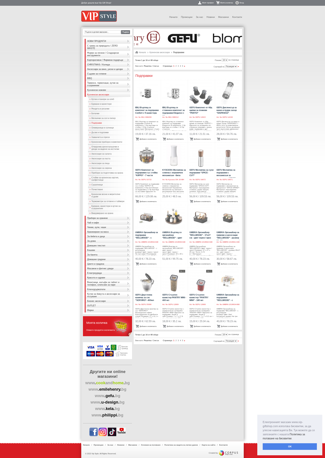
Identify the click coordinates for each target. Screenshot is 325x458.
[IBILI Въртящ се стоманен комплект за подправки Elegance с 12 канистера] (173, 93)
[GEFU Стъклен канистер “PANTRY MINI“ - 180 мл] (200, 280)
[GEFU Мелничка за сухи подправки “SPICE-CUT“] (200, 155)
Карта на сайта (208, 445)
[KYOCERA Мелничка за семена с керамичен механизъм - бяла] (173, 155)
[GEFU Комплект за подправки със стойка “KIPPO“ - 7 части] (146, 155)
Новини (211, 17)
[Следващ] (184, 66)
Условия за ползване (150, 445)
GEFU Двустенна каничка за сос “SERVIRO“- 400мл (144, 297)
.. (107, 382)
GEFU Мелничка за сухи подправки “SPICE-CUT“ (201, 173)
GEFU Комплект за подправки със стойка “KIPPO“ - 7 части (146, 173)
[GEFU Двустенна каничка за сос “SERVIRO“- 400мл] (146, 280)
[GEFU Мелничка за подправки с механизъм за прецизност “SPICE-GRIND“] (227, 155)
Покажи (218, 60)
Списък (156, 66)
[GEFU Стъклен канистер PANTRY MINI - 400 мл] (173, 280)
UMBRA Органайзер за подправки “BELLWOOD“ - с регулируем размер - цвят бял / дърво (227, 300)
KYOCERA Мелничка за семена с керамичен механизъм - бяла (174, 173)
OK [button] (290, 446)
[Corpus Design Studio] (228, 453)
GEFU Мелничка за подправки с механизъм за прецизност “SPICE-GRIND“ (226, 175)
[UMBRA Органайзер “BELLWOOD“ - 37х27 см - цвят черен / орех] (200, 217)
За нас (199, 17)
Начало (173, 17)
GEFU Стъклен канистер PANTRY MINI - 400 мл (174, 297)
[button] (293, 438)
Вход (242, 3)
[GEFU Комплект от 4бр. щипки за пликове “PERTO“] (200, 93)
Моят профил (208, 3)
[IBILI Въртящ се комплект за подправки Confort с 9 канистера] (146, 93)
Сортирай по (219, 67)
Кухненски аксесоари (159, 52)
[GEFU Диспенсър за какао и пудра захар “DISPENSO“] (227, 93)
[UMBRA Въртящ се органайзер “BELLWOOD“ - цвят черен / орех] (173, 217)
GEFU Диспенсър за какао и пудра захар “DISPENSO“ (226, 110)
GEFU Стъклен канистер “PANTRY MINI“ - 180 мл (198, 297)
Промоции (186, 17)
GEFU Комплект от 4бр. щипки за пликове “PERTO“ (200, 110)
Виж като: (139, 66)
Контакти (237, 17)
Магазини (223, 17)
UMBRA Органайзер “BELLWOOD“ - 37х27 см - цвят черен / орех (200, 235)
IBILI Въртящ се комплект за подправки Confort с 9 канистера (147, 110)
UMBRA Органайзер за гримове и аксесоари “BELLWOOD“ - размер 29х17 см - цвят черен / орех (227, 238)
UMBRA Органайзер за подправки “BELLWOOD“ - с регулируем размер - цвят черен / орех (146, 238)
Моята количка (226, 3)
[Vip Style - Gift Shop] (99, 16)
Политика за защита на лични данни (181, 445)
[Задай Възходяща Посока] (238, 66)
